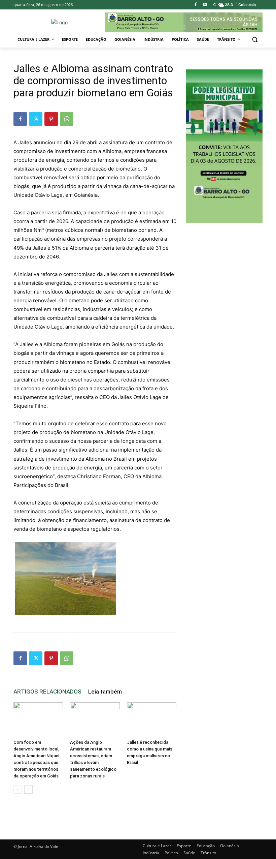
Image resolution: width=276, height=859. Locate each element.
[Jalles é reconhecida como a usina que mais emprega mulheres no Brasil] (151, 719)
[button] (255, 40)
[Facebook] (196, 5)
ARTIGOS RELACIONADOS (47, 691)
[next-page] (28, 789)
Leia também (105, 691)
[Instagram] (214, 5)
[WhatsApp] (66, 119)
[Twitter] (35, 119)
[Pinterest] (51, 119)
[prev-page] (17, 789)
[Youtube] (205, 5)
